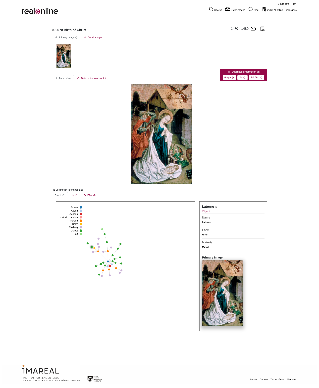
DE (295, 4)
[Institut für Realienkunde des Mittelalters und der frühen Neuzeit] (51, 373)
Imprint (253, 379)
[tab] (66, 37)
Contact (264, 379)
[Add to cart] (253, 29)
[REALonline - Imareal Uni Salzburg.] (53, 8)
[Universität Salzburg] (95, 378)
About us (291, 379)
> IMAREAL (284, 4)
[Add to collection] (262, 29)
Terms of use (277, 379)
